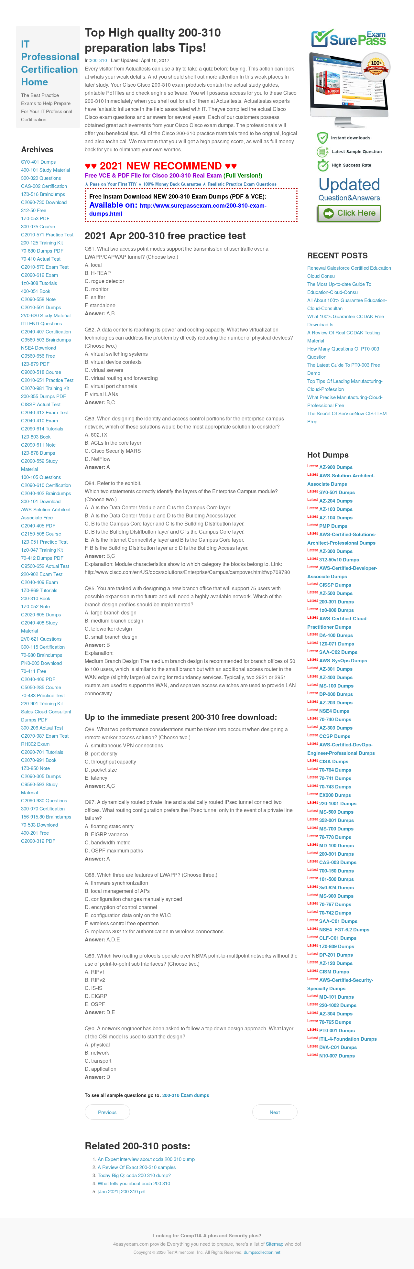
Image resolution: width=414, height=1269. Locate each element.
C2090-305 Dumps (41, 776)
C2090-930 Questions (44, 800)
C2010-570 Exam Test (45, 266)
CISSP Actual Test (40, 404)
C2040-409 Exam (39, 582)
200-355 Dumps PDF (43, 396)
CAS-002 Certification (44, 185)
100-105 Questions (41, 476)
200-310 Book (35, 598)
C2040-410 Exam (39, 420)
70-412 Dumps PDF (42, 557)
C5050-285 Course (41, 687)
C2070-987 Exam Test (45, 735)
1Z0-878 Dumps (38, 452)
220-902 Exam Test (41, 573)
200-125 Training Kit (42, 242)
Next (275, 1112)
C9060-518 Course (41, 371)
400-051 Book (35, 290)
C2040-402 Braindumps (46, 493)
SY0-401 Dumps (38, 161)
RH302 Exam (35, 743)
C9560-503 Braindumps (46, 339)
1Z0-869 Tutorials (39, 590)
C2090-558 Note (38, 299)
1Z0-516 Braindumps (43, 193)
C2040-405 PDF (38, 525)
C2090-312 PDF (38, 840)
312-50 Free (33, 210)
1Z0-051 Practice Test (44, 541)
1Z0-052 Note (35, 606)
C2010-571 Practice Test (47, 234)
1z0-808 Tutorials (39, 282)
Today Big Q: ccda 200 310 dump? (134, 1175)
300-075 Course (38, 226)
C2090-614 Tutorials (42, 428)
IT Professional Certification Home (50, 62)
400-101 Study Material (45, 169)
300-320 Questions (41, 177)
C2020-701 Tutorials (42, 751)
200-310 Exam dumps (185, 1095)
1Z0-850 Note (35, 768)
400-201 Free (35, 832)
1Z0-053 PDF (35, 218)
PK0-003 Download (41, 662)
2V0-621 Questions (41, 638)
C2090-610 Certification (46, 485)
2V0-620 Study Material (46, 315)
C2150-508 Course (41, 533)
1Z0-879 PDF (35, 363)
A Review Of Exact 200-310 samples (137, 1167)
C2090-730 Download (44, 202)
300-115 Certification (43, 646)
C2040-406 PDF (38, 679)
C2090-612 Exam (39, 274)
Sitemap (274, 1243)
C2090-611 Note (38, 444)
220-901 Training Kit (42, 703)
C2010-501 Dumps (41, 307)
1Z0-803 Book (36, 436)
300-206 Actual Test (42, 727)
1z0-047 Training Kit (42, 549)
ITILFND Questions (41, 323)
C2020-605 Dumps (41, 614)
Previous (107, 1112)
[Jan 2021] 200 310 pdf (122, 1191)
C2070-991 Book (39, 759)
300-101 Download (40, 501)
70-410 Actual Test (40, 258)
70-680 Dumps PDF (42, 250)
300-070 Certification (43, 808)
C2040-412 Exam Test (45, 412)
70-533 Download (39, 824)
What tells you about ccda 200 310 (134, 1183)
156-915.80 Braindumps (46, 816)
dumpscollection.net (262, 1252)
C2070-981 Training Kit (45, 388)
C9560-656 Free (38, 355)
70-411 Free (33, 670)
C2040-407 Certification (46, 331)
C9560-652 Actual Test (45, 565)
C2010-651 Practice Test (47, 379)
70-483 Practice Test (43, 695)
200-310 (98, 60)
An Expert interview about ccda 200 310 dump (146, 1158)
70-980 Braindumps (41, 654)
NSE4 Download (38, 347)
